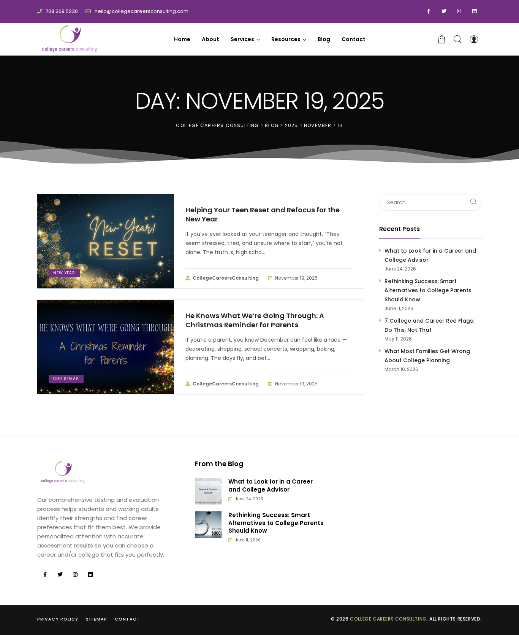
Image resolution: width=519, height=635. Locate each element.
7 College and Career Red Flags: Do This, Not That (429, 325)
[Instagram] (459, 11)
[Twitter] (443, 11)
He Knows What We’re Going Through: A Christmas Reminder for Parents (254, 320)
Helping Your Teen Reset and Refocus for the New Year (262, 214)
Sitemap (96, 619)
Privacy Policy (57, 619)
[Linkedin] (474, 11)
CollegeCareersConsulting (226, 278)
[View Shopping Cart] (442, 39)
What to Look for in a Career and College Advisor (430, 255)
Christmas (66, 379)
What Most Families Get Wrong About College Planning (427, 355)
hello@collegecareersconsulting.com (141, 11)
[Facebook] (428, 11)
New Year (64, 273)
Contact (127, 619)
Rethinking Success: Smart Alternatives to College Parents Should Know (428, 290)
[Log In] (474, 39)
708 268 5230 (62, 11)
